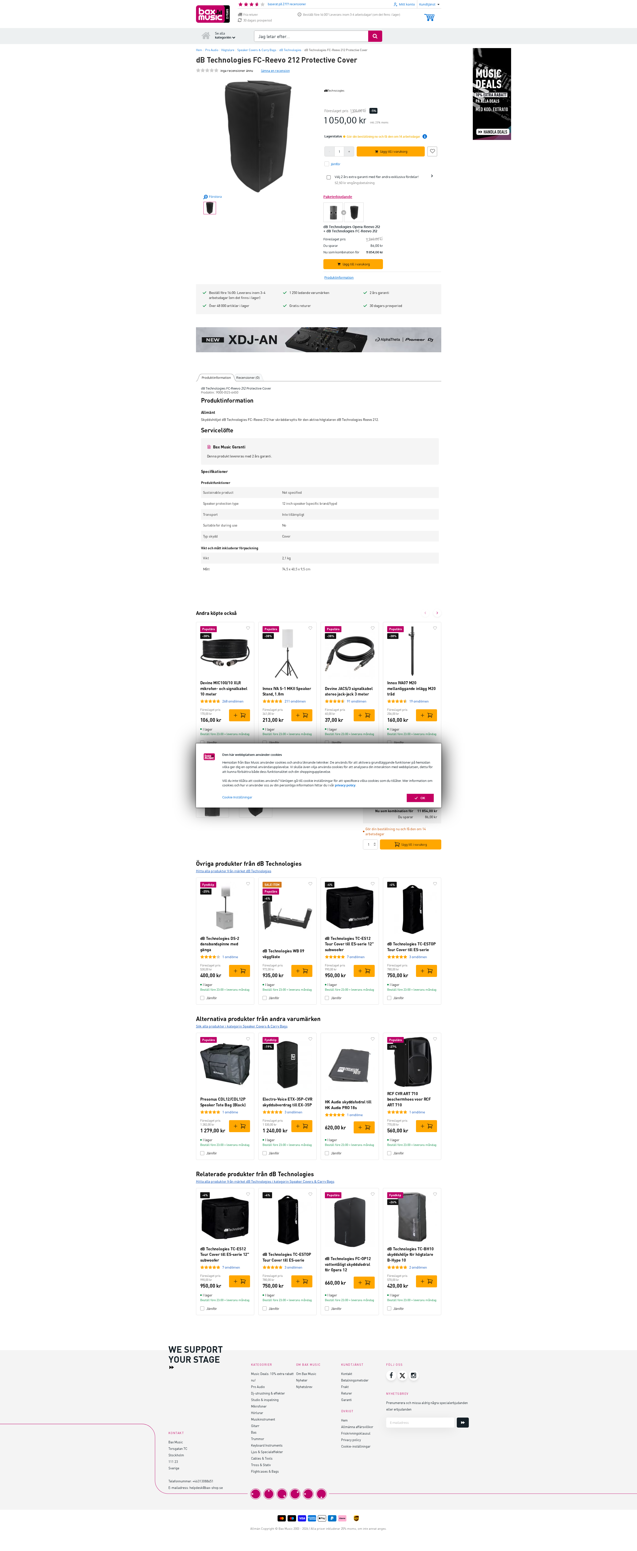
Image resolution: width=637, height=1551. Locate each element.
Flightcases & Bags (265, 1471)
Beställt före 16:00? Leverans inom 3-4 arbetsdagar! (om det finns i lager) (351, 15)
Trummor (257, 1439)
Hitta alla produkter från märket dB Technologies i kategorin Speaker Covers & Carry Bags (265, 1181)
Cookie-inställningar (355, 1446)
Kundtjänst (352, 1364)
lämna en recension (275, 70)
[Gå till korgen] (429, 15)
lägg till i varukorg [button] (393, 151)
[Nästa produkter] (437, 613)
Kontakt (346, 1373)
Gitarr (255, 1426)
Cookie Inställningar (237, 797)
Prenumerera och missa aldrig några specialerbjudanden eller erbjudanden (427, 1406)
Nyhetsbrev (304, 1387)
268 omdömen (233, 701)
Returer (346, 1393)
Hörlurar (257, 1413)
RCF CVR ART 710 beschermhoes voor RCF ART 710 (409, 1099)
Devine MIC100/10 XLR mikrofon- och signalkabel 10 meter (223, 688)
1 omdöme (230, 957)
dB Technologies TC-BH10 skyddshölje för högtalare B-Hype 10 (410, 1254)
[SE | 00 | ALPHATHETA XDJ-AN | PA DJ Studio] (318, 339)
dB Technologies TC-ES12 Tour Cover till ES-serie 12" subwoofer (349, 944)
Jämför (211, 742)
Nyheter (301, 1380)
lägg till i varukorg (414, 844)
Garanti (346, 1400)
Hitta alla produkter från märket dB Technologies (233, 871)
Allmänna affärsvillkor (357, 1427)
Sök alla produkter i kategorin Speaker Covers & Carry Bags (242, 1026)
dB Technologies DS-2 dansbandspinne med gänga (220, 944)
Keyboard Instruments (267, 1445)
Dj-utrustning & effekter (268, 1393)
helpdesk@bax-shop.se (206, 1487)
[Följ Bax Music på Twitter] (402, 1375)
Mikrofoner (259, 1406)
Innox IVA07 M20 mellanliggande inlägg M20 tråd (411, 688)
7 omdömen (356, 957)
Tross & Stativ (261, 1465)
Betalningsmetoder (354, 1380)
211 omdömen (295, 701)
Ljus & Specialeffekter (267, 1452)
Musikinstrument (263, 1419)
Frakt (345, 1387)
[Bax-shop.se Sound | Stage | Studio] (213, 14)
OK (422, 798)
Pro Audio (258, 1387)
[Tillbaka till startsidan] (205, 35)
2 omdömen (418, 1267)
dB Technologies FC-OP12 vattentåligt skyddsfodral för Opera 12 (348, 1264)
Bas (254, 1432)
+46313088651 (203, 1481)
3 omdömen (418, 957)
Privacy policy (351, 1440)
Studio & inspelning (265, 1400)
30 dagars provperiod (257, 20)
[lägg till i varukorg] (239, 715)
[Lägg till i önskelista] (432, 150)
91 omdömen (356, 701)
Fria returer (250, 15)
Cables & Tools (262, 1458)
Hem (344, 1420)
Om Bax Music (306, 1373)
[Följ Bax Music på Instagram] (414, 1375)
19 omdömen (419, 701)
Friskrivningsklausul (355, 1433)
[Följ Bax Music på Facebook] (391, 1375)
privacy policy (345, 785)
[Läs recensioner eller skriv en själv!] (207, 70)
